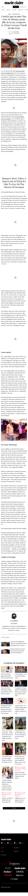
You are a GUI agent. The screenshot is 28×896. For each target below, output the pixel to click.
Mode (3, 9)
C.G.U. (2, 847)
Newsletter (23, 6)
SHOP (16, 6)
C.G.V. (2, 851)
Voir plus (14, 808)
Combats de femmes (14, 663)
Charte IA (16, 847)
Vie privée (3, 854)
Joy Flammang (15, 31)
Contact (16, 851)
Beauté (8, 9)
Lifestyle (20, 9)
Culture (14, 9)
